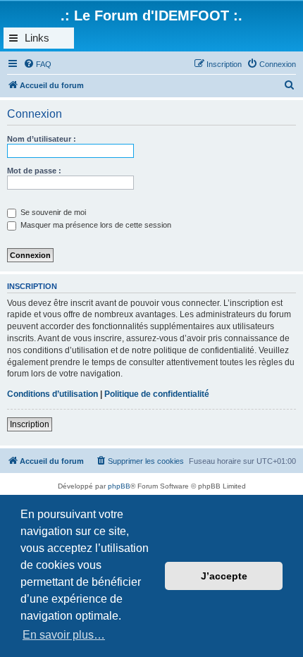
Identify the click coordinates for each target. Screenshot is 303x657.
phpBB (119, 486)
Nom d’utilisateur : (41, 139)
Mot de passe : (34, 170)
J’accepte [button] (224, 576)
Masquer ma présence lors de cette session (94, 225)
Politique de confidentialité (156, 394)
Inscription (29, 424)
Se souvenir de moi (52, 212)
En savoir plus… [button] (64, 635)
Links (37, 38)
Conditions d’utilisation (52, 394)
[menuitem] (37, 64)
